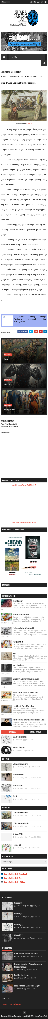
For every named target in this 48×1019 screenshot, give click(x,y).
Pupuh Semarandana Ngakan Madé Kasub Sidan (29, 719)
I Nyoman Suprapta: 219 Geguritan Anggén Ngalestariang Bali (28, 965)
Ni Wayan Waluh (18, 834)
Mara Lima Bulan (18, 665)
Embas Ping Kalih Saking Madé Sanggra (27, 985)
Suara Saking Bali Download (15, 874)
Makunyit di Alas (9, 409)
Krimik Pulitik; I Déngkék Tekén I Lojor (25, 692)
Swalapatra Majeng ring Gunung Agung (26, 678)
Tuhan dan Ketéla (18, 774)
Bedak (15, 796)
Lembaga (12, 732)
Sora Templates (15, 1016)
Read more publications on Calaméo (24, 522)
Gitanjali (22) (18, 935)
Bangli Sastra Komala (20, 736)
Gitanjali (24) (18, 913)
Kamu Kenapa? (18, 785)
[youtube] (31, 2)
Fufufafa (7, 384)
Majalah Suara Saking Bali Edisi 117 (24, 485)
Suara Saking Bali (41, 1016)
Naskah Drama (35, 732)
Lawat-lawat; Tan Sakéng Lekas (23, 706)
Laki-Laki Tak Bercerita (20, 763)
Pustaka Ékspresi (19, 747)
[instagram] (34, 2)
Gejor (15, 653)
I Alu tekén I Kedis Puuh (20, 812)
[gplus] (38, 2)
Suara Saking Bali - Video (14, 882)
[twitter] (42, 2)
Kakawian (28, 76)
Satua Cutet (37, 76)
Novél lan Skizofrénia (21, 975)
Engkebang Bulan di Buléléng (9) (23, 628)
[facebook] (45, 2)
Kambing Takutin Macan (21, 614)
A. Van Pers (29, 123)
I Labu (6, 358)
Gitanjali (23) (18, 924)
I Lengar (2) (17, 844)
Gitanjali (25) (18, 902)
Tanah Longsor (18, 600)
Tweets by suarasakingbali (11, 1003)
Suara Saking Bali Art (13, 878)
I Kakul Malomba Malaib (21, 823)
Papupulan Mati (18, 641)
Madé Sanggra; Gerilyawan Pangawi (26, 953)
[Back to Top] (24, 1012)
